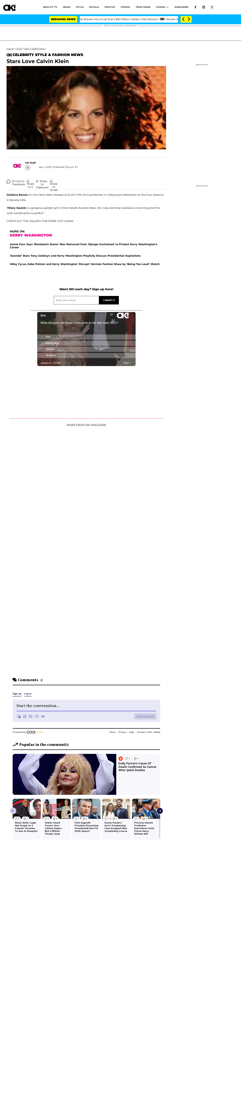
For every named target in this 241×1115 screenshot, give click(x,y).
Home (10, 48)
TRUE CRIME (143, 7)
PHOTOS (110, 7)
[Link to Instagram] (204, 7)
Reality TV (50, 7)
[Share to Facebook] (18, 182)
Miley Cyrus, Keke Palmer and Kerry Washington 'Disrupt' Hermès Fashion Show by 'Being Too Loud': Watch (85, 264)
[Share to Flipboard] (42, 182)
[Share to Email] (54, 182)
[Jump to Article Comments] (8, 182)
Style (80, 7)
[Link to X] (212, 7)
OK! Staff (30, 162)
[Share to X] (30, 182)
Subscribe (181, 7)
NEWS (66, 7)
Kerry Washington (34, 48)
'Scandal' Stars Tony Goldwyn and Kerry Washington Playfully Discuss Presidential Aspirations (75, 255)
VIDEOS (125, 7)
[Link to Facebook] (195, 7)
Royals (94, 7)
